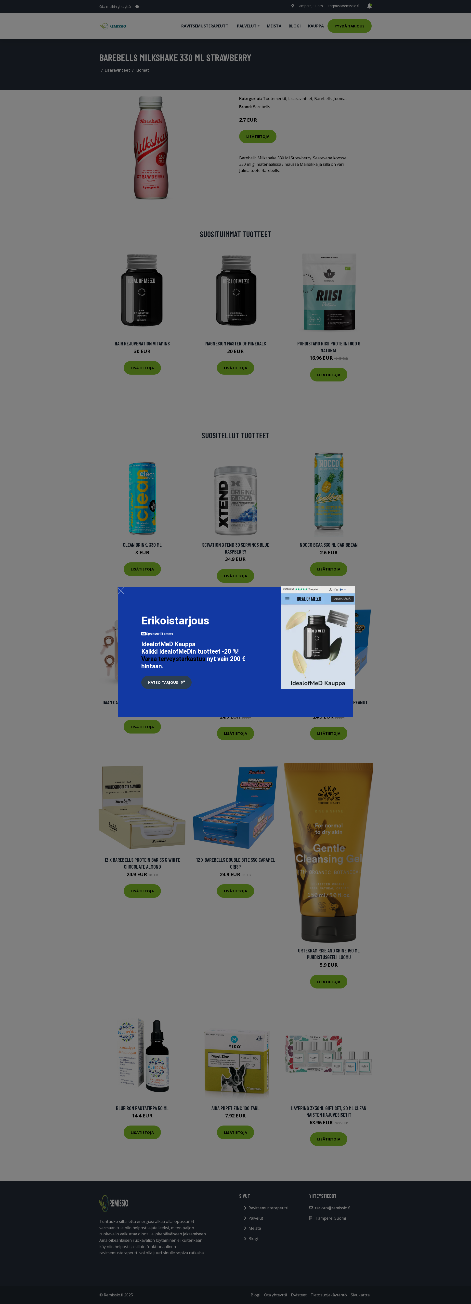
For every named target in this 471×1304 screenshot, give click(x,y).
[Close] (121, 590)
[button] (166, 682)
